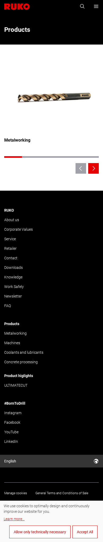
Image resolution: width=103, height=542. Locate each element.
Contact (10, 258)
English (10, 461)
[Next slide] (93, 168)
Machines (12, 343)
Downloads (13, 267)
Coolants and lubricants (23, 352)
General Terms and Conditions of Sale (61, 493)
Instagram (12, 413)
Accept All (85, 532)
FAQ (7, 306)
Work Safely (14, 287)
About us (11, 220)
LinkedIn (11, 441)
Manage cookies (15, 493)
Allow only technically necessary (40, 532)
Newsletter (13, 296)
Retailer (10, 248)
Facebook (12, 422)
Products (11, 324)
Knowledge (13, 277)
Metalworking (15, 333)
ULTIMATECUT (15, 385)
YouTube (11, 432)
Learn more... (14, 519)
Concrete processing (21, 362)
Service (10, 239)
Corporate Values (18, 229)
